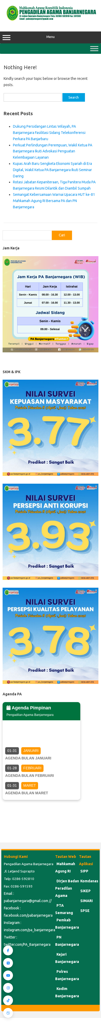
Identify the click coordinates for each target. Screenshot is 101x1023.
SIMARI (86, 901)
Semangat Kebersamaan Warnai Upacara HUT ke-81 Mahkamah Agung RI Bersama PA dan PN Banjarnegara (54, 200)
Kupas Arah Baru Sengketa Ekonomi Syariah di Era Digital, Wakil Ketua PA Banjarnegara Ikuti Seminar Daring (52, 169)
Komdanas (89, 881)
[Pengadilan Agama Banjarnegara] (50, 20)
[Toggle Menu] (94, 48)
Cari (62, 235)
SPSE (85, 911)
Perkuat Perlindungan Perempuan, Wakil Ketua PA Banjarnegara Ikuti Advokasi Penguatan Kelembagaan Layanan (52, 151)
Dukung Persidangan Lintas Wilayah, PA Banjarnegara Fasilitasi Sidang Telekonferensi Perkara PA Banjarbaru (49, 132)
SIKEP (85, 891)
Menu (50, 37)
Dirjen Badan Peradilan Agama (67, 888)
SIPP (84, 871)
